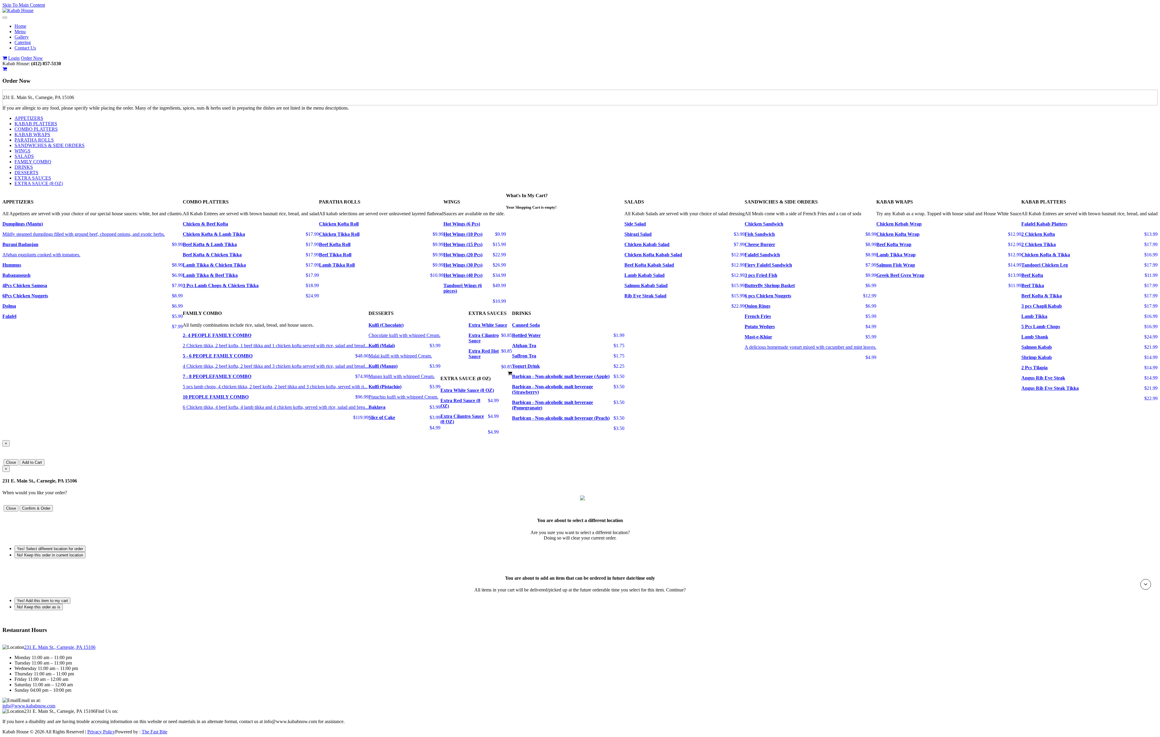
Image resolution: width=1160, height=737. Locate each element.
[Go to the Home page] (18, 10)
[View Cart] (4, 58)
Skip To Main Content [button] (23, 5)
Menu (20, 31)
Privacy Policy (101, 731)
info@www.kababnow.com (28, 705)
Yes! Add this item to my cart (42, 600)
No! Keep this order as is (38, 607)
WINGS (22, 150)
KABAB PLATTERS (35, 123)
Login (14, 58)
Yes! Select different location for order (50, 548)
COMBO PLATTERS (36, 129)
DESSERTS (26, 172)
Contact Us (25, 47)
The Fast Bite (154, 731)
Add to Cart (32, 462)
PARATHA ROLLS (34, 140)
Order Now (32, 58)
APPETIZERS (28, 118)
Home (20, 26)
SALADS (24, 156)
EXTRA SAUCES (32, 178)
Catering (22, 42)
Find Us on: (106, 711)
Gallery (21, 37)
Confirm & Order (36, 508)
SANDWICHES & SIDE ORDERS (49, 145)
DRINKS (23, 167)
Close (11, 462)
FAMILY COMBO (32, 161)
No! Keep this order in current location (50, 555)
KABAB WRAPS (32, 134)
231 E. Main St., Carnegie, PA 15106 (59, 647)
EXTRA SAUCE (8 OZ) (38, 183)
